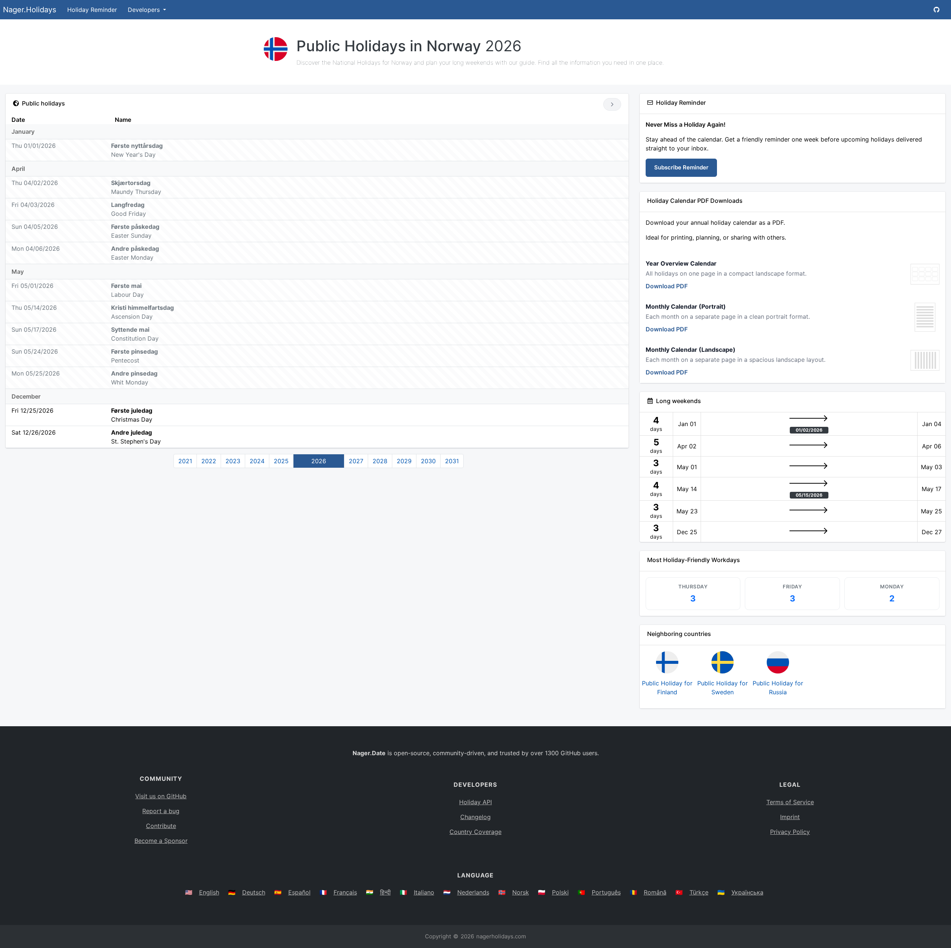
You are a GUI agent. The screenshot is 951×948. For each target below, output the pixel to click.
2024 (257, 461)
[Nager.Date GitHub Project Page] (936, 9)
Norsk (520, 892)
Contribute (161, 826)
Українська (747, 892)
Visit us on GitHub (160, 796)
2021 (185, 461)
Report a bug (160, 811)
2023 (232, 461)
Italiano (424, 892)
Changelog (475, 817)
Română (655, 892)
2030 (428, 461)
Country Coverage (475, 831)
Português (606, 892)
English (209, 892)
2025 (281, 461)
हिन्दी (385, 892)
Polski (560, 892)
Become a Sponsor (161, 840)
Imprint (790, 817)
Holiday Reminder (92, 9)
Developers (145, 9)
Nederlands (473, 892)
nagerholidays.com (501, 936)
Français (345, 892)
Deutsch (253, 892)
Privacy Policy (790, 831)
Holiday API (475, 802)
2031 (452, 461)
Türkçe (698, 892)
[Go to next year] (612, 104)
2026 (318, 461)
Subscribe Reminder (681, 167)
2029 (404, 461)
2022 (208, 461)
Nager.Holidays (29, 9)
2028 (380, 461)
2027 (356, 461)
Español (299, 892)
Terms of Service (790, 802)
